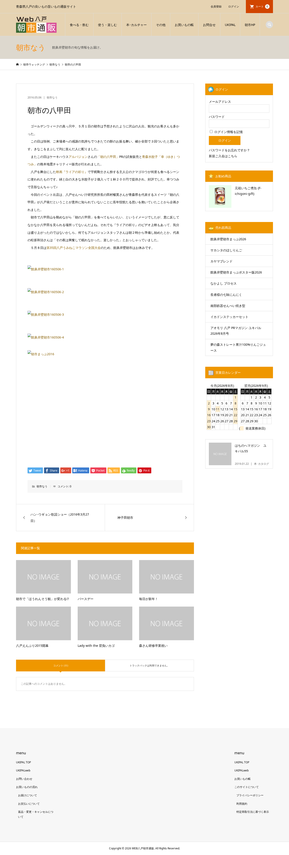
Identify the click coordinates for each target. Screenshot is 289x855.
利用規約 (241, 804)
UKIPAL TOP (23, 762)
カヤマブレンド (221, 261)
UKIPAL (230, 25)
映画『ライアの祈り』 (72, 172)
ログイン (233, 6)
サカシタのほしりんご (226, 250)
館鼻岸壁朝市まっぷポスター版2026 (236, 272)
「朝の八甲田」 (108, 156)
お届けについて (27, 795)
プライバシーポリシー (249, 795)
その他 (160, 25)
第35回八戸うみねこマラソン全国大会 (74, 247)
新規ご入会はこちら (223, 156)
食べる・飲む (79, 25)
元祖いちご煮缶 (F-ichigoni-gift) (248, 191)
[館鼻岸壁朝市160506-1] (46, 269)
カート (262, 6)
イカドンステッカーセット (229, 317)
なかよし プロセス (223, 283)
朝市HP (250, 25)
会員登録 (216, 6)
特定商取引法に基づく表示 (252, 812)
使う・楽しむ (107, 25)
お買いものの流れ (27, 787)
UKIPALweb (23, 770)
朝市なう (52, 97)
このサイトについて (246, 787)
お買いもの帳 (184, 25)
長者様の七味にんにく (226, 294)
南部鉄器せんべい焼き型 (227, 306)
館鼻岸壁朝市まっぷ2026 (228, 239)
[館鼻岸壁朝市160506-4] (46, 337)
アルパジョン (78, 156)
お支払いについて (29, 804)
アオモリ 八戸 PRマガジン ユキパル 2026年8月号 (235, 331)
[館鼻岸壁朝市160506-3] (46, 314)
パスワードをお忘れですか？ (229, 150)
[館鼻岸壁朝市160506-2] (46, 292)
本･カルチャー (136, 25)
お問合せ (209, 25)
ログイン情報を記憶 (228, 132)
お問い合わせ (24, 779)
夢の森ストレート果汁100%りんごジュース (238, 347)
